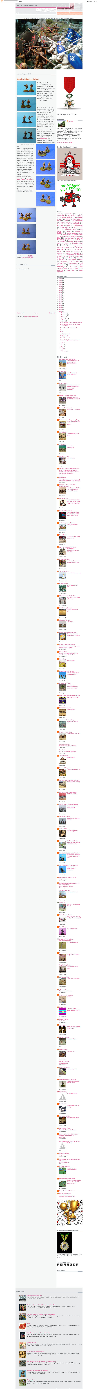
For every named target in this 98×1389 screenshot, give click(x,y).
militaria (70, 241)
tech (77, 261)
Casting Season (71, 1051)
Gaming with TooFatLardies (67, 632)
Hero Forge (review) (72, 928)
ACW (58, 214)
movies (59, 243)
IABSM (59, 233)
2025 (60, 280)
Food (68, 225)
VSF (81, 266)
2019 (60, 293)
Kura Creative (63, 1104)
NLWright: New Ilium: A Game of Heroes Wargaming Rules (73, 362)
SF (64, 256)
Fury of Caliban (63, 1019)
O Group (77, 245)
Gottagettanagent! (64, 1162)
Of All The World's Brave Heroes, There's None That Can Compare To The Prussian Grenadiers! (69, 472)
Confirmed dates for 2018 (66, 886)
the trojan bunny (64, 1037)
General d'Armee (70, 229)
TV (67, 266)
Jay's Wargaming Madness (67, 523)
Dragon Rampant (73, 224)
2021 (60, 289)
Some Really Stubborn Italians (69, 340)
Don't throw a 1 (63, 383)
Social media (72, 259)
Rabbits (68, 251)
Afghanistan (68, 214)
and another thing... (65, 1128)
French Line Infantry (72, 892)
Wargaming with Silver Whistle (68, 841)
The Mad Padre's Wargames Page (69, 468)
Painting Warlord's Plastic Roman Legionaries (41, 1314)
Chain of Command (76, 220)
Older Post (52, 313)
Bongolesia (62, 1007)
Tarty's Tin (62, 902)
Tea (61, 330)
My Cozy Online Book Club (67, 1196)
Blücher (68, 219)
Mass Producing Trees (73, 1117)
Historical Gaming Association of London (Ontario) (69, 883)
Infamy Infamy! (67, 234)
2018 (60, 295)
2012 (60, 307)
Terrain (59, 263)
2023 (60, 285)
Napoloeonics (77, 243)
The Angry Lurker (64, 816)
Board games (76, 219)
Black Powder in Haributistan (35, 1351)
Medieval (79, 240)
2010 (60, 311)
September (64, 319)
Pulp (78, 249)
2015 (60, 301)
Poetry (72, 249)
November (64, 315)
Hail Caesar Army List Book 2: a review (38, 1333)
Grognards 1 (62, 879)
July (62, 343)
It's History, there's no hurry (67, 1079)
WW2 (32, 257)
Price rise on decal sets (65, 991)
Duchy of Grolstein (64, 1166)
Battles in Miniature (65, 1193)
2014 (60, 303)
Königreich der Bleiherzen (67, 1178)
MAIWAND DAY (63, 498)
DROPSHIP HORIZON (65, 510)
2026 (60, 278)
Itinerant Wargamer (65, 768)
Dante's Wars (63, 651)
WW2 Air (60, 270)
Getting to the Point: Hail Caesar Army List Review (42, 1305)
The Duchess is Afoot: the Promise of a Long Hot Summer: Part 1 (74, 1182)
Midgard (62, 241)
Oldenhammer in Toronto (66, 671)
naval (63, 245)
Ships (59, 258)
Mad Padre (62, 477)
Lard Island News (64, 744)
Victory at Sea (74, 266)
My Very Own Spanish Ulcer (67, 877)
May (62, 347)
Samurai (76, 253)
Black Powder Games (65, 915)
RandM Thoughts (64, 1061)
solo (80, 259)
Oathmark (60, 247)
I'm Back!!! (62, 1021)
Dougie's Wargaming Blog (67, 644)
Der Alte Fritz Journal (65, 408)
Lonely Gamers (63, 750)
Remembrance (77, 251)
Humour (77, 231)
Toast (28, 1323)
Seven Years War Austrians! (68, 328)
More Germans (71, 458)
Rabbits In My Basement (26, 5)
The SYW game (71, 660)
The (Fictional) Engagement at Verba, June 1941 (73, 550)
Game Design (78, 225)
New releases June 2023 (73, 733)
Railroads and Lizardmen (73, 978)
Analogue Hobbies (64, 559)
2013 (60, 305)
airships (79, 214)
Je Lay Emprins (64, 571)
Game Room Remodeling (73, 409)
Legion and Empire (75, 236)
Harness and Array (64, 620)
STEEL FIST (63, 989)
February (63, 351)
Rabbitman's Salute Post (34, 1295)
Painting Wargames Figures (67, 395)
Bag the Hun (72, 216)
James (71, 121)
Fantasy (60, 225)
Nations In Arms (64, 456)
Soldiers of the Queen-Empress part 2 (38, 1370)
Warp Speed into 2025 (72, 697)
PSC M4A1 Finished (72, 794)
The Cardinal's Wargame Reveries (69, 853)
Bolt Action (43, 138)
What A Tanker (63, 268)
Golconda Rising (64, 1153)
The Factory (62, 1025)
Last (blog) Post (63, 1063)
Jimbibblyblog (63, 755)
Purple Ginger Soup (72, 1093)
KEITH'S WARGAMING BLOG (67, 547)
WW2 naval (70, 270)
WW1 (71, 268)
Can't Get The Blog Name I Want (68, 1134)
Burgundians (31, 1380)
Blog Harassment (64, 1155)
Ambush (69, 996)
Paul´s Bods (62, 432)
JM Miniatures (78, 234)
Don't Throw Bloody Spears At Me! (69, 695)
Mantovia (71, 240)
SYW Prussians (64, 332)
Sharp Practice (74, 256)
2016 (60, 299)
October (63, 317)
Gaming (64, 227)
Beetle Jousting (31, 1342)
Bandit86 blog (63, 927)
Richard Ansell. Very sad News (67, 745)
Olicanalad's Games (65, 707)
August (63, 321)
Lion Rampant (69, 238)
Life (58, 238)
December (64, 313)
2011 (60, 309)
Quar (59, 251)
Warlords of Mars (64, 977)
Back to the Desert (72, 1039)
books (59, 220)
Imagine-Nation (71, 233)
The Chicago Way (71, 263)
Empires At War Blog (65, 732)
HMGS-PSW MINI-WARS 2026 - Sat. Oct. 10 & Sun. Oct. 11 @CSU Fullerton (73, 501)
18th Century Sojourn (65, 608)
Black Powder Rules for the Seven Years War (70, 325)
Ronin (68, 253)
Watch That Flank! (64, 1067)
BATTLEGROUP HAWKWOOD (67, 792)
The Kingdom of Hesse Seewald (68, 804)
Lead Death (62, 953)
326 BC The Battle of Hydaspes (67, 751)
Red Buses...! (70, 621)
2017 (60, 297)
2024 (60, 283)
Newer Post (20, 313)
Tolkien (71, 265)
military (77, 241)
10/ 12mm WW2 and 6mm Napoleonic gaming (66, 939)
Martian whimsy (71, 757)
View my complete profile (64, 142)
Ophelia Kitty (63, 1091)
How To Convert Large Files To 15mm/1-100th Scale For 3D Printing (73, 514)
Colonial (76, 222)
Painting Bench (25, 257)
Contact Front (61, 223)
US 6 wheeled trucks (72, 942)
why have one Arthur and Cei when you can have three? (73, 856)
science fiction (61, 254)
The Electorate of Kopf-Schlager (68, 865)
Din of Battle (63, 535)
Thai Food (69, 1143)
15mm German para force (24, 179)
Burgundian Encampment (73, 573)
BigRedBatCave (63, 583)
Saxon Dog (62, 659)
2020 (60, 291)
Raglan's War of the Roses (67, 1191)
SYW (70, 261)
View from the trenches (66, 995)
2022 (60, 287)
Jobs (61, 236)
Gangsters (77, 227)
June (62, 345)
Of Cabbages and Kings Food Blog (69, 1141)
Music (66, 243)
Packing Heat (68, 247)
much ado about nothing (66, 720)
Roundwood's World (65, 683)
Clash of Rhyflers (65, 222)
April (62, 349)
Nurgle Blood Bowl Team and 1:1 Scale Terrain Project (73, 423)
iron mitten (62, 371)
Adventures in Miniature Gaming (68, 780)
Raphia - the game (71, 1069)
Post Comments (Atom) (31, 316)
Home (36, 313)
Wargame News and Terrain (67, 359)
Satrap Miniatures (64, 890)
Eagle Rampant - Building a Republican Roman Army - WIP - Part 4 (73, 489)
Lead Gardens (63, 1049)
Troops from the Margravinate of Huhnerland (71, 868)
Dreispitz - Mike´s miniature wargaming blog (67, 485)
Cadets (66, 220)
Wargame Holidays (64, 1116)
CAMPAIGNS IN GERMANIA (67, 595)
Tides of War (63, 828)
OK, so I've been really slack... (67, 1130)
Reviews (59, 253)
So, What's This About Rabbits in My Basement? (41, 1361)
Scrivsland (62, 444)
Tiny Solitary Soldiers (65, 965)
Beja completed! (71, 709)
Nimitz (70, 245)
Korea (66, 236)
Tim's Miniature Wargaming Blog (69, 420)
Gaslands (59, 229)
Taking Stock (64, 336)
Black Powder (67, 217)
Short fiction (69, 258)
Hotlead (68, 231)
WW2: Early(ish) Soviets (73, 781)
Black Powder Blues (66, 338)
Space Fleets (64, 261)
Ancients (60, 216)
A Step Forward (64, 334)
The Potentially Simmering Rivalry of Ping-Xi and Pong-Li (72, 686)
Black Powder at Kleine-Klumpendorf (71, 322)
